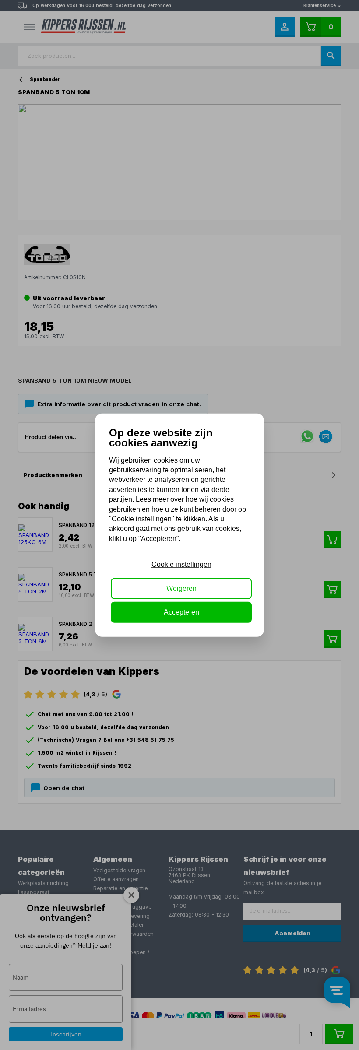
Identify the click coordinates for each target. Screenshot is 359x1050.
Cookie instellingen (181, 564)
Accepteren (181, 612)
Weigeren (181, 588)
